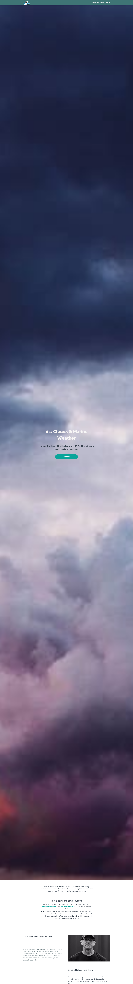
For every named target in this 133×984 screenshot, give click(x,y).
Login (102, 2)
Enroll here (66, 457)
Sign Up (107, 2)
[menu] (100, 3)
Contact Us (95, 2)
